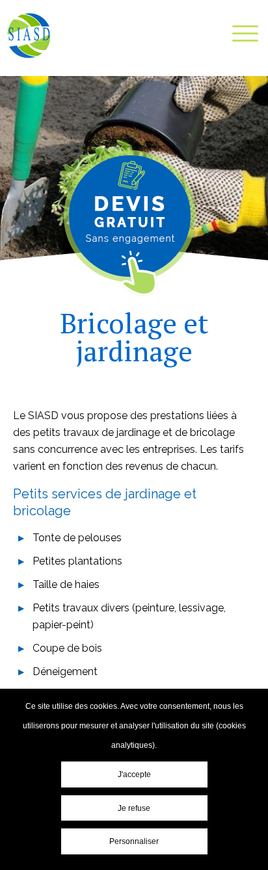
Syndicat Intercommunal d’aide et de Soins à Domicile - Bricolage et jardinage (29, 36)
